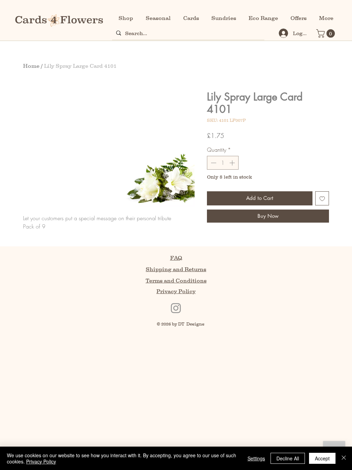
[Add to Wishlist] (322, 198)
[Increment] (233, 162)
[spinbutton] (223, 162)
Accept (322, 458)
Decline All (287, 458)
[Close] (344, 458)
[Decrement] (213, 162)
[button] (326, 33)
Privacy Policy (41, 461)
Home (31, 66)
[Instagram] (176, 308)
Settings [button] (256, 458)
